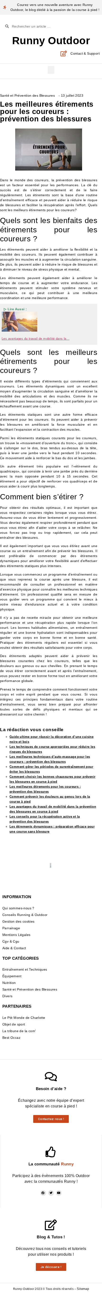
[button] (51, 70)
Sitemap (83, 1289)
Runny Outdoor (51, 40)
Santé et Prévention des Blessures (27, 95)
